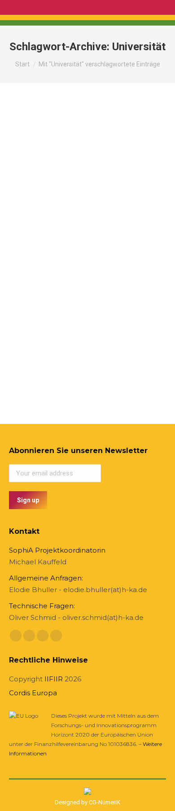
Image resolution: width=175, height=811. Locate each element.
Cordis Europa (33, 693)
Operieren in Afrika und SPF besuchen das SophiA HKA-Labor (80, 227)
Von (99, 251)
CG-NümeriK (104, 802)
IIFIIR (53, 679)
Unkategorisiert (40, 251)
